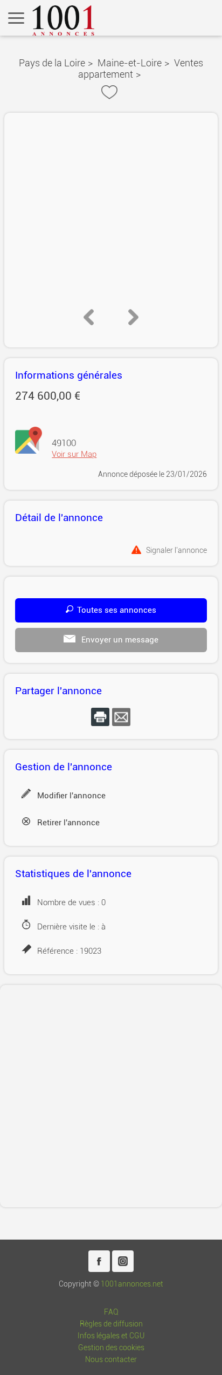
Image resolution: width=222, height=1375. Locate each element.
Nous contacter (111, 1359)
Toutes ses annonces (116, 610)
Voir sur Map (74, 454)
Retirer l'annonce (68, 822)
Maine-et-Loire (130, 63)
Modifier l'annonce (71, 796)
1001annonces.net (132, 1284)
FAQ (111, 1312)
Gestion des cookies (111, 1347)
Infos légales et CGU (111, 1335)
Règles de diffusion (111, 1324)
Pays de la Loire (52, 63)
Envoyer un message (118, 640)
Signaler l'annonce (176, 550)
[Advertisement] (111, 1096)
